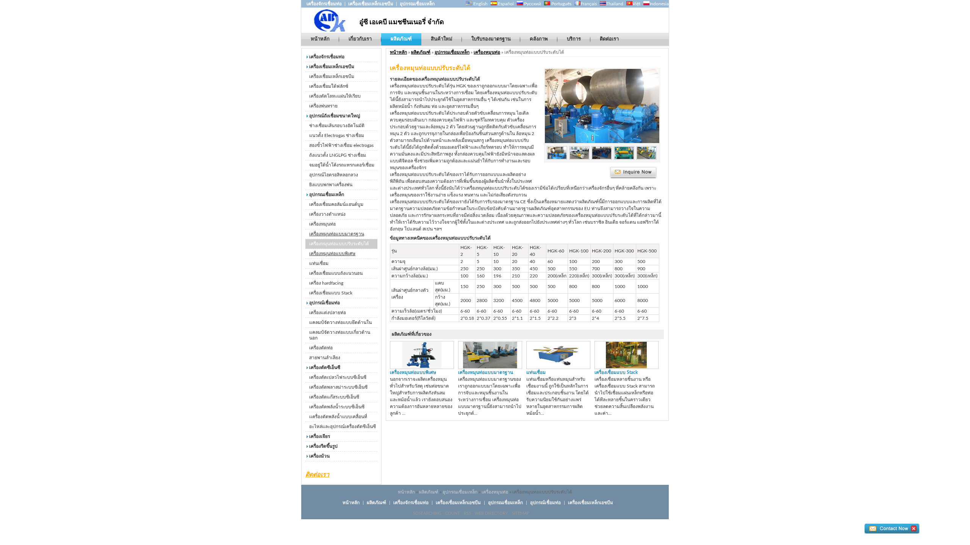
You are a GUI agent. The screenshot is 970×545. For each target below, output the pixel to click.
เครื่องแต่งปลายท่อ (327, 312)
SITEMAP (520, 513)
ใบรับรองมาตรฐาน (491, 39)
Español (505, 4)
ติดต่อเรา (609, 39)
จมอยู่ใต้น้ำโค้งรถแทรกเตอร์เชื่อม (341, 165)
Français (588, 4)
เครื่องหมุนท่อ (322, 224)
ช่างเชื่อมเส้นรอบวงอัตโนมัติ (337, 125)
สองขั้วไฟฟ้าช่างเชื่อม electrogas (341, 145)
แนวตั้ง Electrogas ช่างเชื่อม (336, 135)
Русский (532, 4)
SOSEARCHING (427, 513)
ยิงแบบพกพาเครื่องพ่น (330, 184)
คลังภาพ (539, 39)
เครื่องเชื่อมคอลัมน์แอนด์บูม (336, 204)
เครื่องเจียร (319, 436)
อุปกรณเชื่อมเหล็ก (417, 4)
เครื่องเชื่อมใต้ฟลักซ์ (328, 86)
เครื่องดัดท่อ (321, 348)
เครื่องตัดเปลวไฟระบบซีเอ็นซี (337, 377)
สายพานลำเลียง (324, 357)
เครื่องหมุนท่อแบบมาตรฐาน (336, 234)
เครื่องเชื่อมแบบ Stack (330, 293)
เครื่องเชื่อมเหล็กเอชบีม (370, 4)
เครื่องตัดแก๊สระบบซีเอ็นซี (334, 397)
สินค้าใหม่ (441, 39)
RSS (467, 513)
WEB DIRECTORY (491, 513)
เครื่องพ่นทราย (323, 106)
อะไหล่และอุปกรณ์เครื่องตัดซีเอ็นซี (342, 426)
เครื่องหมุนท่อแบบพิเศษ (332, 253)
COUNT (452, 513)
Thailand (614, 4)
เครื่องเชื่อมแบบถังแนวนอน (336, 273)
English (480, 4)
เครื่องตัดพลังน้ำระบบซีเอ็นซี (337, 407)
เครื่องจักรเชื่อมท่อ (325, 4)
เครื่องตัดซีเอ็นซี (324, 367)
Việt (636, 4)
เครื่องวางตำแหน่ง (327, 214)
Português (560, 4)
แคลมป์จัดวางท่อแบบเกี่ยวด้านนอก (339, 335)
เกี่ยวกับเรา (360, 39)
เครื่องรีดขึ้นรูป (323, 446)
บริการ (574, 39)
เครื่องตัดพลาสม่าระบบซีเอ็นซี (338, 387)
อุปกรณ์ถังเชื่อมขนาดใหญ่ (334, 116)
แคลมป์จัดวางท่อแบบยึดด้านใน (340, 322)
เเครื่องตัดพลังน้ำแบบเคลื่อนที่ (338, 416)
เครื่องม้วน (319, 456)
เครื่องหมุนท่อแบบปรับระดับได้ (339, 243)
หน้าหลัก (320, 39)
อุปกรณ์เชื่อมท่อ (324, 303)
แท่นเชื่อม (319, 263)
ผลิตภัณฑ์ (401, 39)
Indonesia (659, 4)
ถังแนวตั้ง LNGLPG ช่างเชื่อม (337, 155)
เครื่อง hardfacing (326, 283)
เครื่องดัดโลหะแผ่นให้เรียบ (335, 96)
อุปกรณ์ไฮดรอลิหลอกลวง (333, 175)
